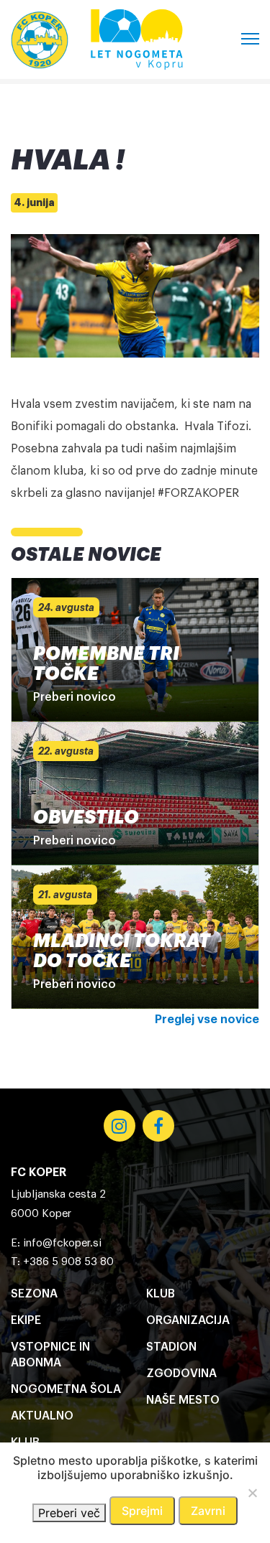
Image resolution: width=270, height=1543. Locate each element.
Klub (160, 1294)
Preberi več (69, 1513)
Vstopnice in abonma (50, 1355)
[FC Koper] (39, 39)
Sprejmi (142, 1511)
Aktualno (42, 1416)
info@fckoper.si (62, 1243)
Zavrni (208, 1511)
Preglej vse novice (207, 1019)
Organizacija (188, 1320)
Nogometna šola (66, 1389)
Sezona (34, 1294)
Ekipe (26, 1320)
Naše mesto (183, 1400)
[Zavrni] (252, 1493)
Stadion (171, 1347)
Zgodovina (181, 1373)
